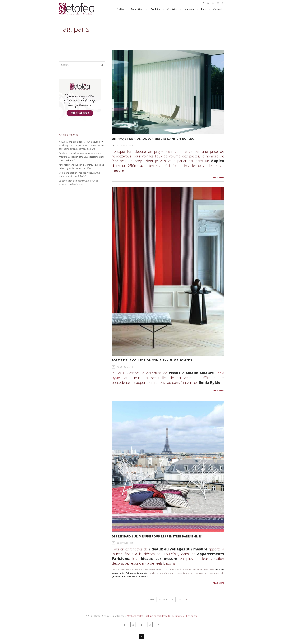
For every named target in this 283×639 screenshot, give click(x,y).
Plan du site (191, 616)
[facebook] (203, 3)
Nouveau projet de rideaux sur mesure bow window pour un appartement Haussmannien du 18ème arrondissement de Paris (82, 145)
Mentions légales (135, 616)
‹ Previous (162, 599)
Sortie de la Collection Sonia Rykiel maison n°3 (152, 360)
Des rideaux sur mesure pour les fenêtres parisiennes (157, 536)
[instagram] (218, 3)
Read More (218, 177)
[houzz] (222, 3)
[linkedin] (208, 3)
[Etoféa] (76, 15)
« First (151, 599)
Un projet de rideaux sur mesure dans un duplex (153, 139)
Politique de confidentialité (157, 616)
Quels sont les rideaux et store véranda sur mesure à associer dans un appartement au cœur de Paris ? (81, 157)
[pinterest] (213, 3)
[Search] (102, 64)
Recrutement (178, 616)
